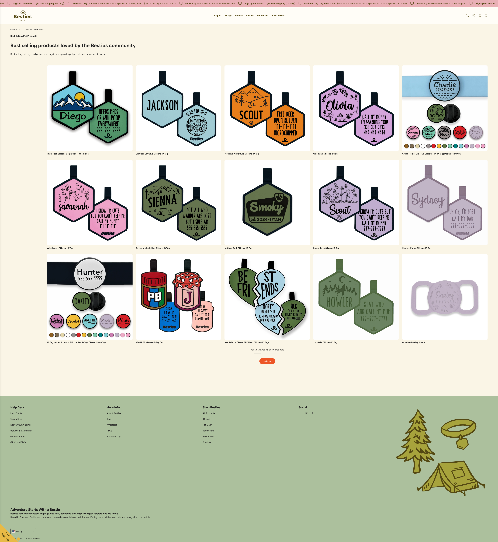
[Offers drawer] (480, 15)
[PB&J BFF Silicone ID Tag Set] (178, 297)
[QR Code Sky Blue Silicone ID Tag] (178, 108)
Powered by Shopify (33, 538)
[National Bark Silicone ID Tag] (267, 202)
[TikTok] (313, 413)
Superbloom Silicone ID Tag (326, 248)
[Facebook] (300, 413)
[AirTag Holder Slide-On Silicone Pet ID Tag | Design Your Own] (445, 108)
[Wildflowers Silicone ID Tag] (90, 202)
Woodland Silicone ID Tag (325, 154)
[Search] (467, 15)
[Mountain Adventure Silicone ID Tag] (267, 108)
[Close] (18, 538)
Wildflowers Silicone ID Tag (60, 248)
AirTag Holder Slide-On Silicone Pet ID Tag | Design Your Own (431, 154)
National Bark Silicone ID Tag (238, 248)
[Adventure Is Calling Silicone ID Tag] (178, 202)
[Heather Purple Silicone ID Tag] (445, 202)
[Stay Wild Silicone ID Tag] (356, 297)
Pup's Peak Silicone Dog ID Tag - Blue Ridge (68, 154)
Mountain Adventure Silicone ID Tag (241, 154)
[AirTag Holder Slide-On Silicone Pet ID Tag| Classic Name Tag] (90, 297)
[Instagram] (307, 413)
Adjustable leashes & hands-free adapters (188, 3)
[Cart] (486, 15)
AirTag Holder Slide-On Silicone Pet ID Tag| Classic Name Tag (76, 342)
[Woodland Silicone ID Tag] (356, 108)
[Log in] (474, 15)
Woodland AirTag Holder (414, 342)
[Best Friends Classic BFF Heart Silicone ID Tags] (267, 297)
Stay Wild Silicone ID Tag (325, 342)
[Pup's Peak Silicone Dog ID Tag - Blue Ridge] (90, 108)
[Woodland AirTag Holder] (445, 297)
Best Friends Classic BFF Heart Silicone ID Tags (246, 342)
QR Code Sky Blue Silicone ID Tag (152, 154)
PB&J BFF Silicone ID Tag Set (149, 342)
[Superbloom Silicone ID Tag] (356, 202)
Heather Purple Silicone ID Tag (416, 248)
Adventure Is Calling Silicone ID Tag (153, 248)
